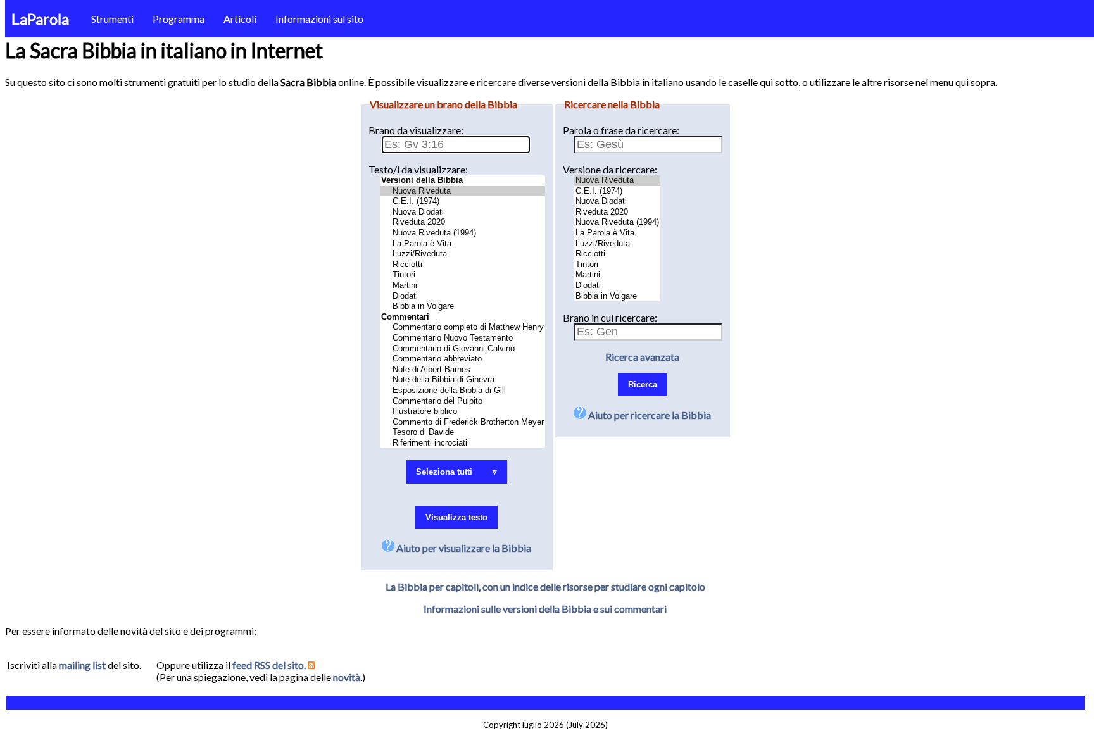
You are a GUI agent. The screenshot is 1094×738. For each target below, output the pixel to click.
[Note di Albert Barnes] (462, 370)
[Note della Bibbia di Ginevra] (462, 380)
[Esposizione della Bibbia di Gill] (462, 390)
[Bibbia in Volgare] (462, 306)
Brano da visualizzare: (415, 130)
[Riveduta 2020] (462, 222)
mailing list (82, 665)
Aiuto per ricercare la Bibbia (648, 415)
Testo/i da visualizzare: (418, 169)
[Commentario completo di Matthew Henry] (462, 327)
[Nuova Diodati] (462, 212)
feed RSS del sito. (270, 665)
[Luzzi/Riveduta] (462, 254)
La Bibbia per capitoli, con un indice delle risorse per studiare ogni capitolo (545, 586)
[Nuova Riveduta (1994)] (462, 233)
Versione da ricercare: (610, 169)
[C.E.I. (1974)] (462, 201)
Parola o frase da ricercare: (621, 130)
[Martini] (462, 285)
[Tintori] (462, 275)
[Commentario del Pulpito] (462, 401)
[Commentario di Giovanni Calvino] (462, 349)
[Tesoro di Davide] (462, 432)
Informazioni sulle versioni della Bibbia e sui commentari (545, 609)
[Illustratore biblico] (462, 411)
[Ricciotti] (462, 265)
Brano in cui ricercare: (610, 317)
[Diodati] (462, 296)
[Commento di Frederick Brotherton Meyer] (462, 422)
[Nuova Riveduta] (462, 191)
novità (346, 677)
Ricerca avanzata (642, 357)
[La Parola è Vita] (462, 244)
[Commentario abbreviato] (462, 359)
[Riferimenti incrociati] (462, 443)
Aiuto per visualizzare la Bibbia (462, 548)
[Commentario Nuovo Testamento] (462, 338)
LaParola (40, 18)
